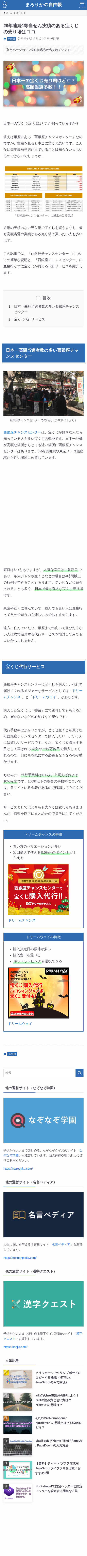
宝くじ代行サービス (29, 319)
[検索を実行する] (79, 1073)
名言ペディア (61, 1244)
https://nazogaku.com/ (18, 1168)
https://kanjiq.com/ (15, 1347)
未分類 (11, 38)
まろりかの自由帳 (43, 5)
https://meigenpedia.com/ (20, 1257)
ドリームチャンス (22, 920)
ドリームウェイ (44, 697)
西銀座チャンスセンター (22, 432)
